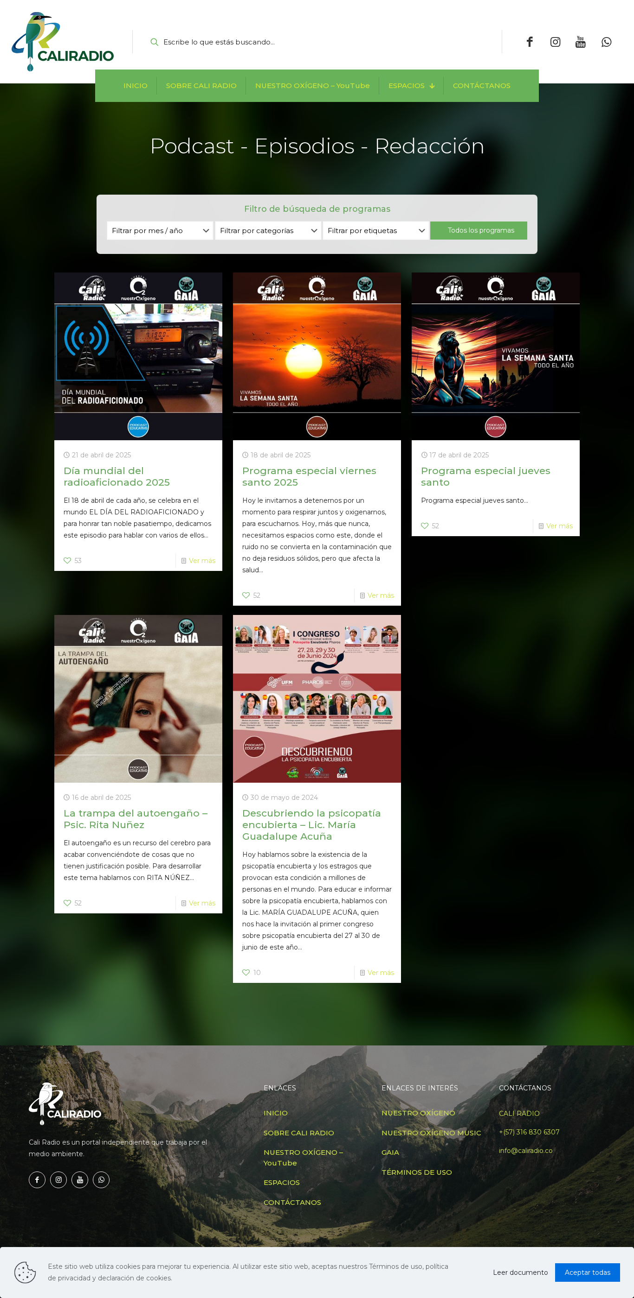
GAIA (390, 1152)
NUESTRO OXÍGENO (418, 1112)
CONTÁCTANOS (292, 1202)
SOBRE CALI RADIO (299, 1132)
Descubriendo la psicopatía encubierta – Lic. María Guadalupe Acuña (311, 824)
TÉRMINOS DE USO (417, 1172)
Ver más (202, 561)
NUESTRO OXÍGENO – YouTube (303, 1157)
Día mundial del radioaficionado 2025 (117, 476)
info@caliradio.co (526, 1150)
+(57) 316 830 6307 (529, 1132)
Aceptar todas (587, 1272)
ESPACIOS (282, 1182)
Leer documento (520, 1272)
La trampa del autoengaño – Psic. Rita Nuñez (135, 818)
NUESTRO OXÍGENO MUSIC (431, 1132)
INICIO (276, 1112)
